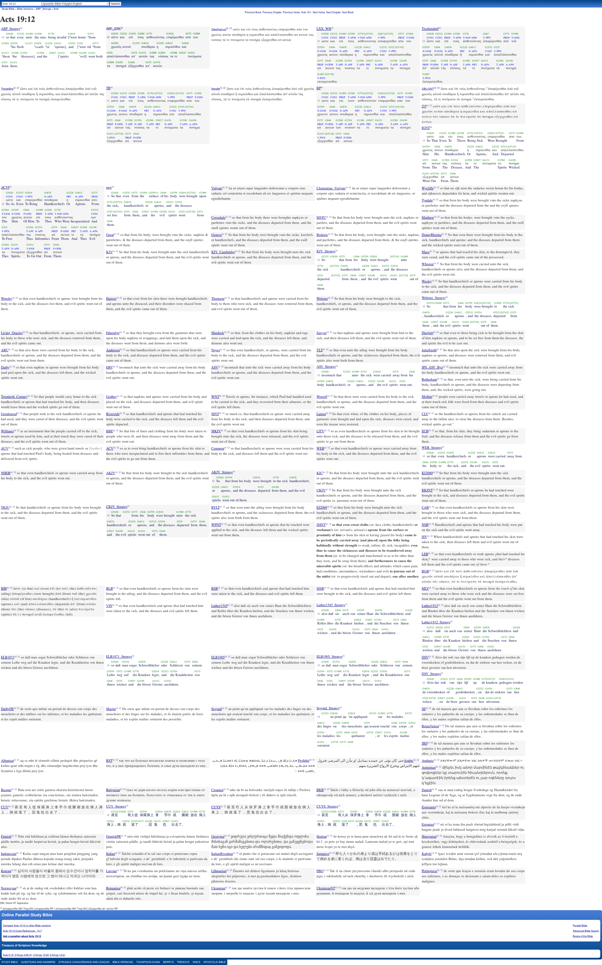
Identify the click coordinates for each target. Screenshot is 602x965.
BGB (425, 571)
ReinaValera (430, 726)
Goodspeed (9, 413)
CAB (425, 507)
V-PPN (381, 37)
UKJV (321, 490)
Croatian (217, 789)
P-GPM (329, 64)
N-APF (348, 64)
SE (424, 708)
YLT (320, 350)
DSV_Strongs (431, 673)
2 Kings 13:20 (41, 955)
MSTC (321, 217)
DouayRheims (432, 234)
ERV (109, 367)
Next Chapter (333, 12)
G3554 (23, 53)
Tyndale (427, 200)
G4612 (57, 43)
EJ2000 (322, 507)
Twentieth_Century (14, 396)
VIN (109, 605)
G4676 (37, 43)
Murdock (217, 332)
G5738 (497, 698)
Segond (216, 708)
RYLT (215, 507)
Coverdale (218, 217)
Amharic (428, 760)
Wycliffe (428, 188)
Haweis (111, 298)
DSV (425, 657)
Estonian (428, 824)
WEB (320, 448)
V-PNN (321, 78)
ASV (214, 367)
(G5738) (119, 133)
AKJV (110, 473)
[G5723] (368, 33)
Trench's (183, 962)
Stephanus (218, 29)
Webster (322, 298)
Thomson (217, 298)
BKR (320, 789)
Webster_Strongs (434, 297)
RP (319, 88)
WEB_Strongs (432, 447)
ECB (425, 431)
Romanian (113, 888)
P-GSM (333, 51)
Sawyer (322, 332)
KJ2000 (427, 473)
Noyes (215, 350)
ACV (109, 448)
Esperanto (429, 807)
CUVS (216, 807)
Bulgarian (113, 789)
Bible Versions (25, 9)
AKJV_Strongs (222, 472)
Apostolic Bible (214, 962)
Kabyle (427, 853)
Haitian (322, 836)
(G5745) (179, 93)
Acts (56, 9)
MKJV (216, 431)
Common (217, 448)
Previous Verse (291, 12)
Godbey (111, 396)
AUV (4, 448)
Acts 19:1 (306, 12)
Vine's (196, 962)
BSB (214, 588)
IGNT (426, 127)
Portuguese (429, 870)
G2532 (20, 33)
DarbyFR (7, 708)
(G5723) (158, 93)
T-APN (360, 64)
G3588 (38, 33)
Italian (110, 853)
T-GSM (410, 37)
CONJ (325, 37)
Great (110, 234)
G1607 (320, 74)
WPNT (216, 524)
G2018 (71, 33)
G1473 (28, 43)
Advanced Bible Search (586, 931)
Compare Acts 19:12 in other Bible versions (27, 925)
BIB (4, 588)
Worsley (6, 298)
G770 (51, 33)
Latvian (111, 870)
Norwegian (8, 888)
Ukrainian (218, 888)
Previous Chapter (272, 12)
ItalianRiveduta (222, 853)
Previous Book (253, 12)
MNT (215, 413)
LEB (425, 554)
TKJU (5, 507)
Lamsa (321, 413)
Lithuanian (219, 870)
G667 (381, 33)
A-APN (404, 64)
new (109, 187)
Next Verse (319, 12)
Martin (111, 708)
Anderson (113, 350)
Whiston (428, 264)
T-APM (352, 37)
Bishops (322, 234)
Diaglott (427, 332)
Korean (6, 870)
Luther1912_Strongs (436, 622)
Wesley (427, 281)
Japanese (323, 853)
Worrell (322, 396)
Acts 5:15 (8, 955)
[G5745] (388, 33)
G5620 (9, 33)
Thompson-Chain (148, 962)
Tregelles (7, 88)
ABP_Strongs (43, 9)
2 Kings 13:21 (57, 955)
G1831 (91, 53)
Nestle (215, 88)
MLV (425, 588)
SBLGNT (428, 88)
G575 (90, 33)
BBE (109, 431)
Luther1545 (219, 605)
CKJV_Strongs (116, 506)
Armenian (429, 767)
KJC (320, 473)
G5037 (52, 53)
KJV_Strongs (326, 251)
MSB (320, 588)
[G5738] (329, 74)
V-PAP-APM (365, 37)
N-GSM (321, 51)
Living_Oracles (12, 332)
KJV (109, 252)
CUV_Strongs (116, 806)
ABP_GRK (113, 28)
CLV (425, 413)
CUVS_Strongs (327, 806)
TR (108, 88)
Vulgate (216, 188)
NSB (425, 524)
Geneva (216, 234)
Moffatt (427, 396)
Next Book (348, 12)
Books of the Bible (583, 936)
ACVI (5, 187)
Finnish (6, 836)
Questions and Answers (38, 962)
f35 (424, 106)
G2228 (48, 43)
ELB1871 (7, 657)
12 (3, 37)
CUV (4, 807)
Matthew (428, 217)
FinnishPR (113, 836)
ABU (4, 350)
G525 (80, 43)
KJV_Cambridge (223, 252)
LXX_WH (324, 28)
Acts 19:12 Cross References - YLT (22, 931)
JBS (424, 743)
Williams (7, 431)
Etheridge (112, 332)
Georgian (217, 836)
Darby (5, 367)
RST (109, 760)
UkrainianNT (326, 888)
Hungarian (429, 836)
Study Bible (8, 9)
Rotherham (429, 379)
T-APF (339, 64)
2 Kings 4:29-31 (23, 955)
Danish (427, 789)
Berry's (168, 962)
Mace (426, 252)
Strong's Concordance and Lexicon (83, 962)
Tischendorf (430, 28)
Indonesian (8, 853)
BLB (109, 588)
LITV (320, 431)
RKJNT (427, 490)
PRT (357, 51)
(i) (21, 27)
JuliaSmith (429, 350)
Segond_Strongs (328, 708)
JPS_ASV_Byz (432, 367)
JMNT (321, 524)
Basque (6, 789)
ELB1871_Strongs (119, 656)
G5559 (14, 43)
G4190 (82, 53)
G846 (332, 47)
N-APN (344, 51)
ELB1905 (218, 657)
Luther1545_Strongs (331, 604)
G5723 (491, 679)
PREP (342, 37)
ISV (424, 536)
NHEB (6, 473)
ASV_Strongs (326, 366)
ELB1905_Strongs (329, 656)
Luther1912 (430, 605)
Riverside (112, 413)
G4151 (61, 53)
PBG (320, 870)
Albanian (7, 760)
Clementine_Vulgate (331, 188)
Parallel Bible (580, 925)
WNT (215, 396)
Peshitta (303, 760)
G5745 (510, 679)
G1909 (29, 33)
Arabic (408, 760)
